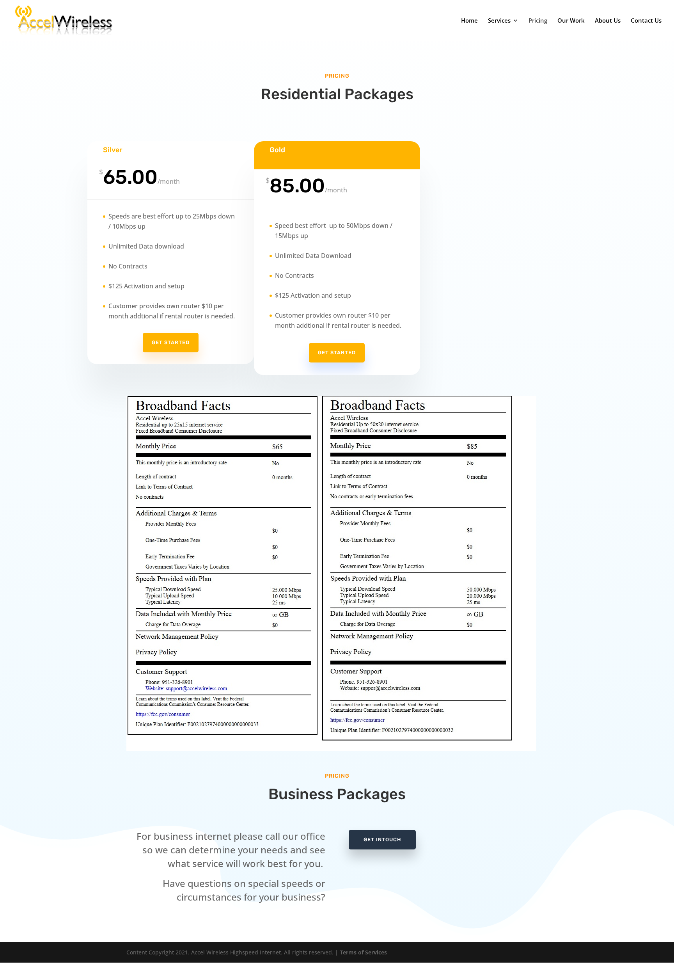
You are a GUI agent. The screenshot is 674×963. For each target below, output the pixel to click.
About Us (608, 21)
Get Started (171, 342)
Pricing (538, 21)
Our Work (571, 21)
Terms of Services (363, 952)
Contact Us (646, 21)
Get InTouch (382, 839)
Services (499, 21)
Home (469, 21)
